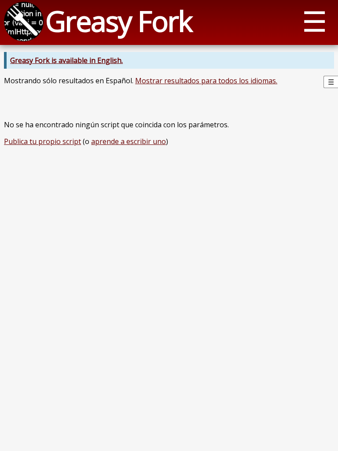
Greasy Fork (118, 21)
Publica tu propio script (42, 141)
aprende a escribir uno (128, 141)
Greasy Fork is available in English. (66, 60)
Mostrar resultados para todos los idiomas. (206, 80)
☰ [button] (314, 21)
